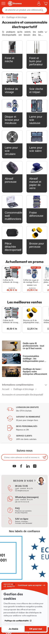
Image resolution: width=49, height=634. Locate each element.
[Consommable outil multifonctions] (12, 201)
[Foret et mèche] (12, 47)
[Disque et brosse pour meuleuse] (12, 105)
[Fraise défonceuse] (37, 201)
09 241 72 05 (21, 486)
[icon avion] (44, 457)
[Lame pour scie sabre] (37, 136)
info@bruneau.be (23, 490)
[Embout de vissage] (12, 78)
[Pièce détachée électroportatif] (12, 232)
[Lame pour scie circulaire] (12, 136)
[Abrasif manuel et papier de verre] (37, 167)
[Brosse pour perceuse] (37, 232)
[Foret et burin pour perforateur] (37, 47)
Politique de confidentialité (17, 620)
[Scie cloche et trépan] (37, 78)
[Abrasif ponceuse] (12, 167)
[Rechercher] (42, 10)
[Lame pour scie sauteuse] (37, 105)
